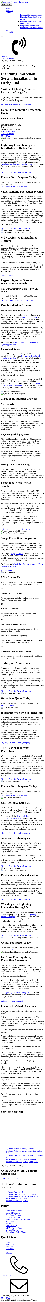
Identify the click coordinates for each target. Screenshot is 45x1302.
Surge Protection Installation (31, 26)
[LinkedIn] (2, 136)
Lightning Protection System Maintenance (22, 1196)
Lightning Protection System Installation (16, 172)
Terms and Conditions (14, 1211)
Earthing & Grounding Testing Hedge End (22, 1162)
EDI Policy (10, 1221)
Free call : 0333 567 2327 (23, 300)
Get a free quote (7, 275)
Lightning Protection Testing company (15, 228)
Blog (7, 30)
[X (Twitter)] (9, 136)
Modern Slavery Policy (14, 1230)
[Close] (2, 36)
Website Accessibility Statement (18, 1219)
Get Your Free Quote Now (11, 1179)
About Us (9, 1246)
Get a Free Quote (7, 59)
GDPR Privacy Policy (14, 1228)
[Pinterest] (7, 136)
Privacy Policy (11, 1224)
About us (9, 11)
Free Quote (10, 1244)
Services (9, 13)
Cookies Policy (11, 1226)
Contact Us (10, 32)
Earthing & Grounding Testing (31, 28)
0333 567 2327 (6, 56)
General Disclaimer (13, 1213)
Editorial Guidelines (13, 1217)
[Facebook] (4, 136)
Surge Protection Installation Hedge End (21, 1159)
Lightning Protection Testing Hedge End (21, 1149)
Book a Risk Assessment (22, 105)
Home (8, 8)
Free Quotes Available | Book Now (14, 187)
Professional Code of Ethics (16, 1232)
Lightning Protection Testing (31, 15)
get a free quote (7, 105)
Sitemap (9, 1253)
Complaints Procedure (14, 1215)
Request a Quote (7, 300)
